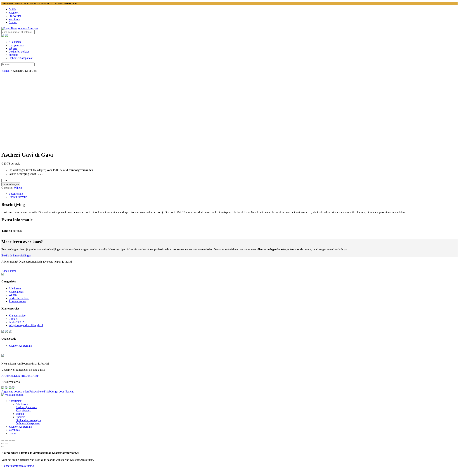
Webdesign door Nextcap (60, 391)
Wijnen (13, 48)
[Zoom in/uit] (13, 440)
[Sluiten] (2, 446)
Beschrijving (16, 193)
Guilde (12, 9)
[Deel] (6, 440)
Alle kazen (15, 41)
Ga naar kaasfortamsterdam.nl (18, 465)
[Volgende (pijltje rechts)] (6, 443)
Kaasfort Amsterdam (20, 345)
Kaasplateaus (16, 45)
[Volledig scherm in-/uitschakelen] (10, 440)
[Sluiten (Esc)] (2, 440)
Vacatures (14, 19)
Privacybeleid (37, 391)
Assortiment (15, 400)
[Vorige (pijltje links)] (2, 443)
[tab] (233, 193)
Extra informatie (18, 196)
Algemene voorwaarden (15, 391)
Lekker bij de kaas (19, 51)
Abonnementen (17, 301)
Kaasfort (13, 12)
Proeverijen (15, 15)
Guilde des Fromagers (28, 420)
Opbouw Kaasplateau (21, 57)
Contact (13, 22)
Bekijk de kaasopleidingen (16, 255)
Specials (13, 54)
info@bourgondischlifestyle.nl (26, 325)
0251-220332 (16, 321)
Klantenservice (17, 315)
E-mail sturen (8, 270)
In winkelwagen (11, 184)
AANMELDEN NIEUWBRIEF (20, 375)
